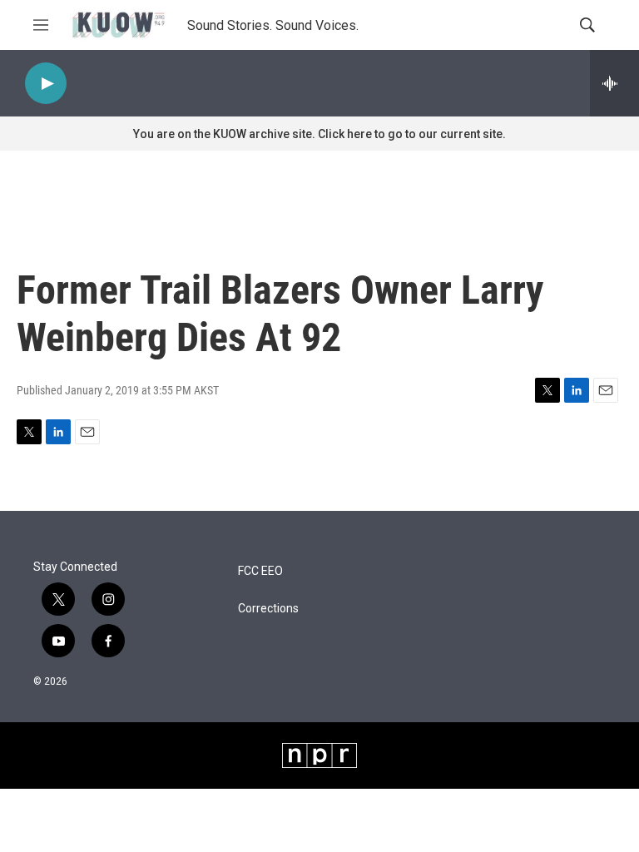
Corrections (268, 608)
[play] (45, 83)
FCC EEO (260, 571)
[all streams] (614, 83)
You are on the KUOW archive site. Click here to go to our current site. (319, 134)
